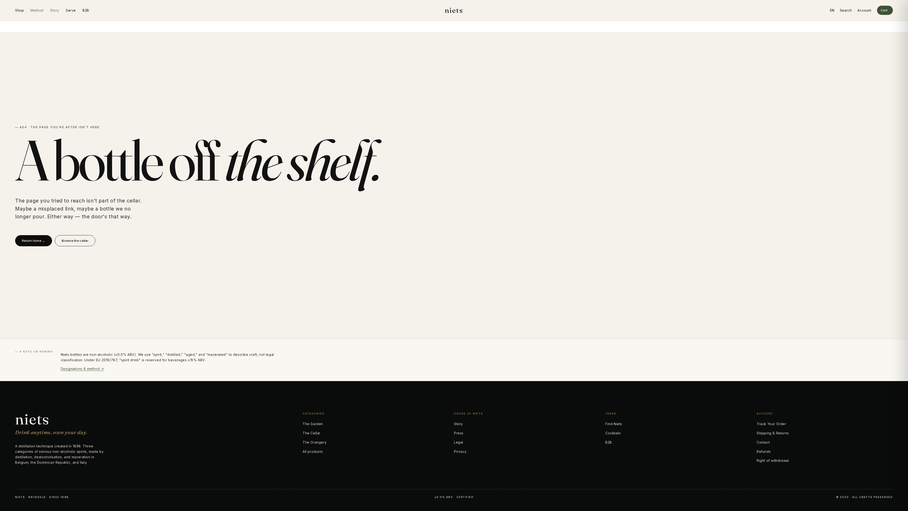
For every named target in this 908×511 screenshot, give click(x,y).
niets (454, 10)
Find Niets (613, 424)
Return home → (33, 240)
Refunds (764, 451)
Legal (458, 442)
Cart (884, 10)
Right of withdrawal (773, 460)
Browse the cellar (75, 240)
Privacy (460, 451)
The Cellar (311, 433)
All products (313, 451)
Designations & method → (82, 369)
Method (37, 10)
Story (54, 10)
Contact (763, 442)
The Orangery (315, 442)
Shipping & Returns (773, 433)
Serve (71, 10)
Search (846, 10)
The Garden (313, 424)
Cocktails (613, 433)
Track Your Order (771, 424)
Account (864, 10)
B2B (86, 10)
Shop (19, 10)
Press (458, 433)
